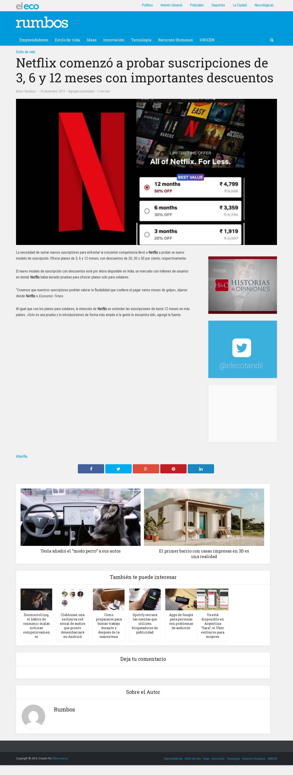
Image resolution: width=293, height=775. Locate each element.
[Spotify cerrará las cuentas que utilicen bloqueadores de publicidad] (145, 599)
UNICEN (207, 39)
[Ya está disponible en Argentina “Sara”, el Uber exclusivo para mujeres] (212, 599)
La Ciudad (240, 5)
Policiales (197, 5)
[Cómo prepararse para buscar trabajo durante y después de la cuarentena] (109, 599)
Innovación (113, 39)
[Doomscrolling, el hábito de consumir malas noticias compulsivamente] (36, 599)
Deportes (218, 5)
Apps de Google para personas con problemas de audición (181, 621)
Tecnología (141, 39)
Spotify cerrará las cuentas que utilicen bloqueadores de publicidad (145, 623)
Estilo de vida (67, 39)
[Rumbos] (42, 22)
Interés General (171, 5)
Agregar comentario (81, 91)
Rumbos (30, 91)
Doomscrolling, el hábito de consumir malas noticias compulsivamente (36, 626)
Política (147, 5)
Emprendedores (33, 39)
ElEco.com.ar (60, 758)
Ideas (91, 39)
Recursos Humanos (175, 39)
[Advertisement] (242, 413)
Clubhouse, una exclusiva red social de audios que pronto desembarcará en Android (72, 626)
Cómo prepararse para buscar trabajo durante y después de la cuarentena (109, 626)
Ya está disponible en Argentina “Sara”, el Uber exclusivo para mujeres (212, 626)
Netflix (22, 456)
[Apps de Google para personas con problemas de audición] (181, 599)
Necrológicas (264, 5)
